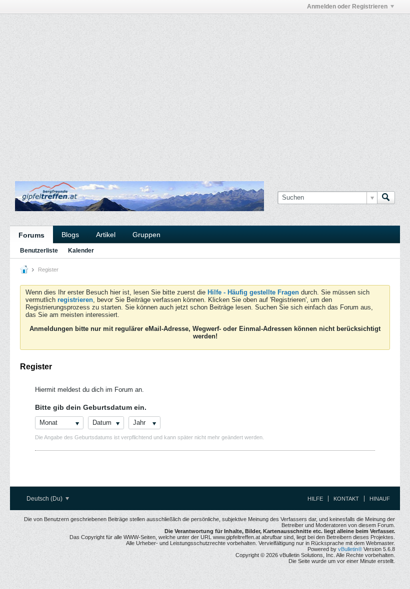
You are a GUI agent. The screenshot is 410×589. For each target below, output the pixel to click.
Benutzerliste (39, 250)
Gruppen (146, 235)
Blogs (70, 235)
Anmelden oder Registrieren (347, 6)
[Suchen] (386, 197)
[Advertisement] (127, 36)
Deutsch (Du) (45, 498)
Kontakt (346, 499)
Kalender (81, 250)
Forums (31, 235)
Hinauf (380, 499)
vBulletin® (350, 549)
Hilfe (315, 499)
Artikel (106, 235)
